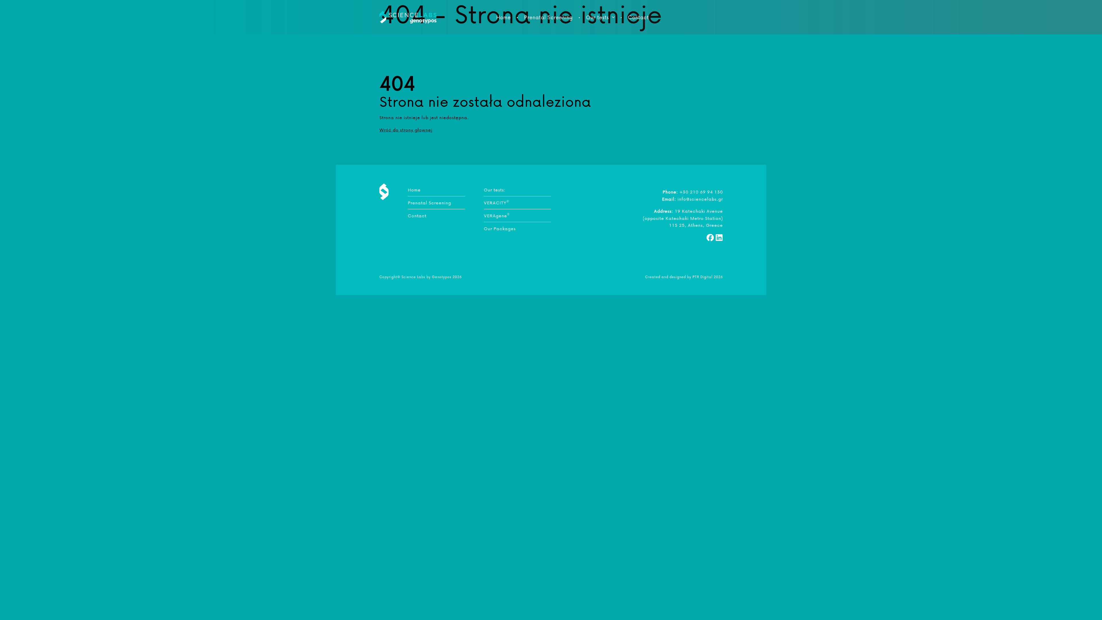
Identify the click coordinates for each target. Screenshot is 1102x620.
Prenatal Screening (548, 17)
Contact (638, 17)
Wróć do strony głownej (405, 129)
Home (503, 17)
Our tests (597, 17)
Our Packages (500, 228)
